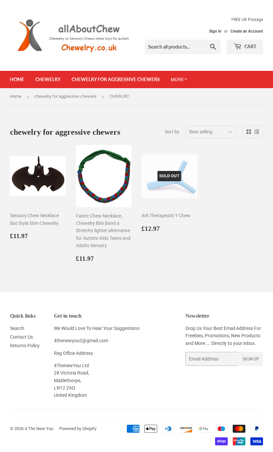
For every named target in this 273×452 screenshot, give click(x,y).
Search (17, 328)
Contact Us (21, 337)
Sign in (215, 31)
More (177, 79)
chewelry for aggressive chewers (65, 96)
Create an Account (246, 31)
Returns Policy (25, 345)
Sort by (172, 131)
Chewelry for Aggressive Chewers (116, 79)
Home (17, 79)
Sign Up (251, 359)
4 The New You (39, 428)
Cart (249, 46)
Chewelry (48, 79)
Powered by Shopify (78, 428)
